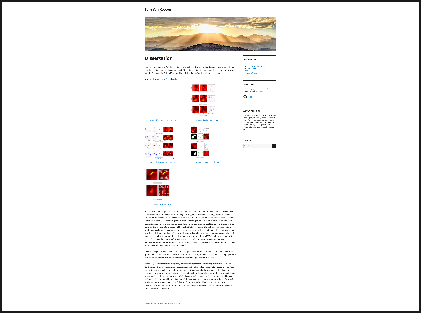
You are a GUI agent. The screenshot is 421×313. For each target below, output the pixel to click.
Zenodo (164, 79)
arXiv (174, 79)
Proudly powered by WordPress (169, 303)
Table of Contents (253, 73)
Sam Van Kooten (158, 9)
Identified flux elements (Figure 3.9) (162, 162)
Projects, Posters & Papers (256, 66)
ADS (159, 79)
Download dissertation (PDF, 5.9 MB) (163, 120)
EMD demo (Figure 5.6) (162, 204)
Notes (247, 71)
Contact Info (251, 68)
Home (247, 64)
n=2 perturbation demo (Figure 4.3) (208, 162)
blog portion (268, 118)
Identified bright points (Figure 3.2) (208, 120)
